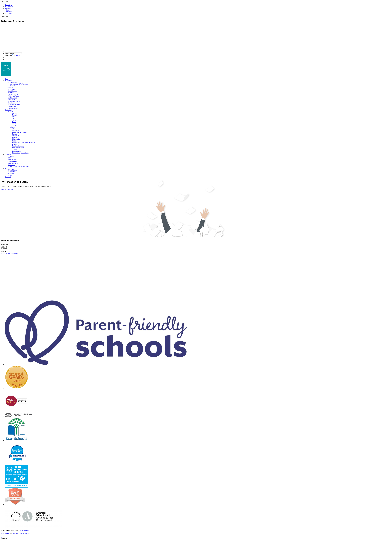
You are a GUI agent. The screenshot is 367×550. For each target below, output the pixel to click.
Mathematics (16, 139)
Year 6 (14, 125)
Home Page (8, 5)
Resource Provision (14, 104)
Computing (15, 130)
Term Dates (8, 12)
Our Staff (11, 92)
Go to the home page (7, 189)
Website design (5, 533)
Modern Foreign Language (20, 153)
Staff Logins (8, 13)
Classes (10, 111)
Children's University (14, 101)
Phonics (14, 144)
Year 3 (14, 120)
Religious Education (18, 147)
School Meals (12, 161)
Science (14, 149)
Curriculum (8, 110)
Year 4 (14, 122)
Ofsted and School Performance (18, 84)
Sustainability (12, 106)
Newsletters (11, 172)
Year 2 (14, 118)
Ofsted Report (9, 6)
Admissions (11, 86)
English (14, 134)
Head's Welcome (13, 82)
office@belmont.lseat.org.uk (9, 253)
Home (6, 79)
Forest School (16, 151)
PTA (9, 158)
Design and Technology (19, 132)
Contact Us (8, 177)
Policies (7, 10)
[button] (6, 57)
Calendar (11, 173)
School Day (12, 159)
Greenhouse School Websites (21, 533)
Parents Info (8, 154)
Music (14, 141)
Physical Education (18, 146)
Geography (15, 135)
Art (13, 129)
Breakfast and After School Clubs (18, 166)
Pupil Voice (11, 103)
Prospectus (11, 99)
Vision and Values (13, 96)
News (6, 168)
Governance (12, 89)
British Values (12, 98)
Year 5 (14, 123)
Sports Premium (13, 94)
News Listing (12, 170)
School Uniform (13, 163)
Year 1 (14, 116)
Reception (15, 115)
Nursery (14, 113)
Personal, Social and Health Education (23, 142)
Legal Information (23, 530)
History (14, 137)
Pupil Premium (12, 91)
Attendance (11, 156)
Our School (8, 80)
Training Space (12, 108)
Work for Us (8, 8)
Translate (19, 55)
